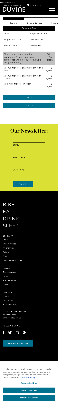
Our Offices (8, 300)
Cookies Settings (29, 383)
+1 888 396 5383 (7, 2)
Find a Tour (35, 5)
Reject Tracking (29, 390)
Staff (5, 256)
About (5, 240)
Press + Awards (9, 244)
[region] (29, 381)
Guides (6, 252)
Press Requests (9, 280)
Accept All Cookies (29, 398)
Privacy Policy (28, 377)
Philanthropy (8, 248)
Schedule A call (9, 304)
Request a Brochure (12, 6)
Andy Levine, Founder (12, 260)
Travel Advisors (9, 272)
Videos (6, 284)
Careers (6, 276)
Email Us (6, 296)
